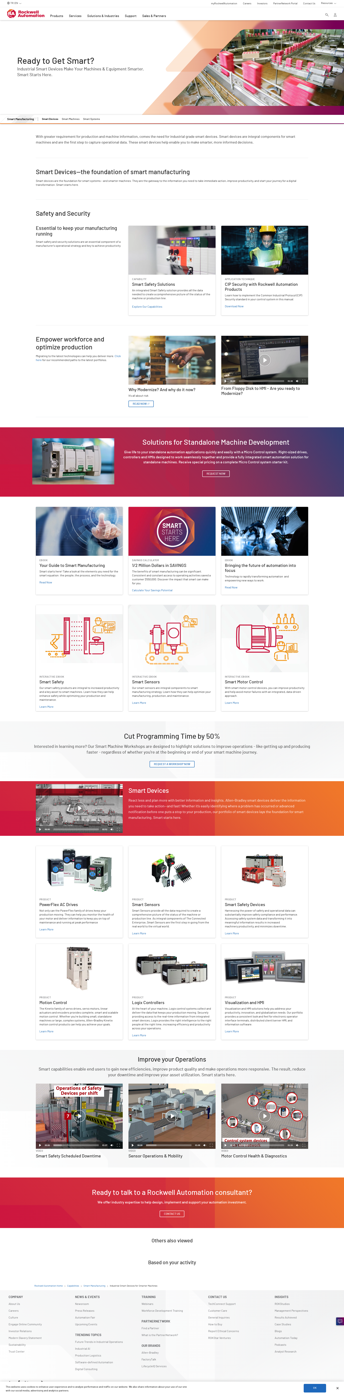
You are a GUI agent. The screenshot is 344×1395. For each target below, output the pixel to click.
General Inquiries (219, 1317)
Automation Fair (85, 1317)
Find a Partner (150, 1328)
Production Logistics (88, 1355)
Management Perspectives (291, 1310)
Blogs (278, 1331)
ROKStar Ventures (219, 1338)
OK (314, 1388)
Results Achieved (286, 1317)
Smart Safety (44, 607)
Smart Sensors (137, 607)
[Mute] (297, 381)
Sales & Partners (154, 16)
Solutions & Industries (103, 16)
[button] (264, 360)
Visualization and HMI (234, 946)
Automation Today (286, 1338)
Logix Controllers (139, 946)
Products (56, 16)
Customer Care (217, 1310)
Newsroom (82, 1304)
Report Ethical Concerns (223, 1331)
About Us (14, 1304)
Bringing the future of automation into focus (249, 509)
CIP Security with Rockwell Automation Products (251, 227)
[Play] (225, 381)
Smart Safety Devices (234, 848)
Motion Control (45, 946)
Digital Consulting (86, 1369)
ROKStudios (282, 1304)
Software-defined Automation (94, 1362)
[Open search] (327, 15)
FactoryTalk (149, 1359)
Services (75, 16)
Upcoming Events (86, 1324)
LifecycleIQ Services (154, 1366)
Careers (14, 1310)
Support (131, 16)
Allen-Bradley (150, 1352)
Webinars (147, 1304)
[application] (264, 360)
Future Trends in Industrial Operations (99, 1342)
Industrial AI (82, 1348)
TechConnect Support (222, 1304)
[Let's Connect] (340, 1321)
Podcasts (280, 1344)
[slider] (261, 381)
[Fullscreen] (303, 381)
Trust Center (17, 1351)
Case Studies (283, 1324)
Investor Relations (20, 1331)
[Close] (337, 1388)
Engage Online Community (25, 1324)
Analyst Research (286, 1351)
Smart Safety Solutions (142, 227)
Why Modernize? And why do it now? (150, 337)
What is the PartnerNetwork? (160, 1335)
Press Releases (84, 1310)
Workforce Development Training (162, 1310)
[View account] (335, 15)
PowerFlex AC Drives (49, 848)
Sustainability (17, 1344)
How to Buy (215, 1324)
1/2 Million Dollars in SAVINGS (146, 509)
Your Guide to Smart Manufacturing (58, 509)
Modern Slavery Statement (25, 1338)
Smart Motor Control (234, 607)
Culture (13, 1317)
